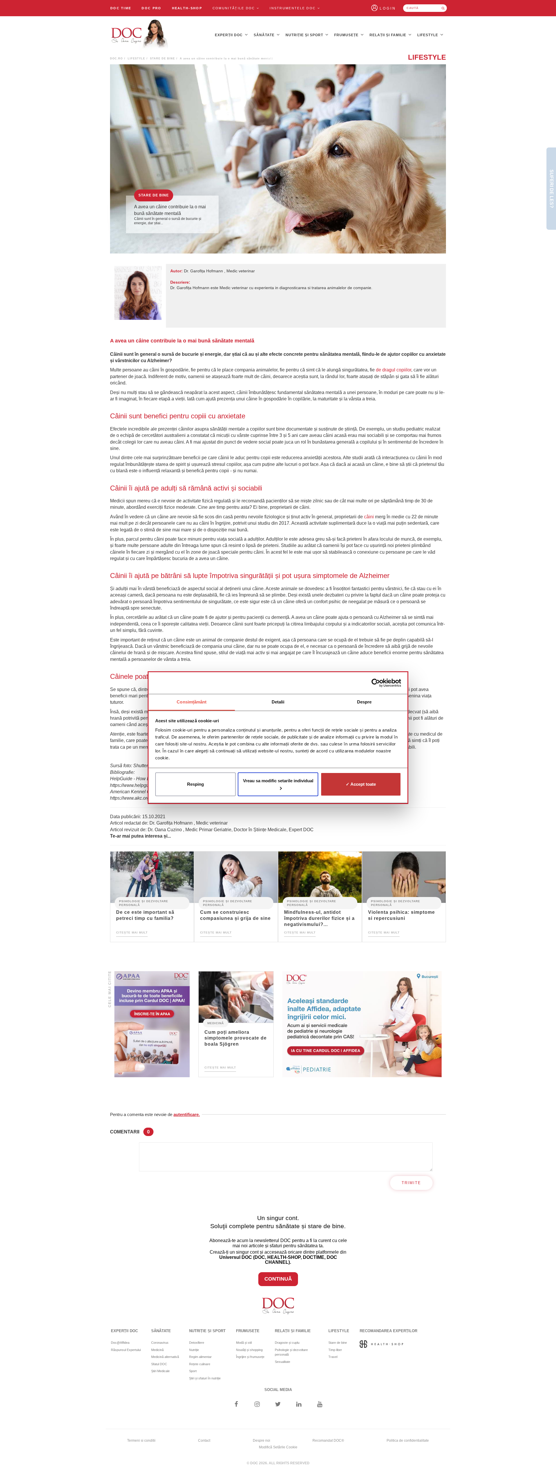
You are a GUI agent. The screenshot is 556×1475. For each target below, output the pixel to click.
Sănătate (265, 35)
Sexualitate (282, 1361)
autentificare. (186, 1114)
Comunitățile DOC (235, 8)
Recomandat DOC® (328, 1440)
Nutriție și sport (305, 35)
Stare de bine (162, 58)
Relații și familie (388, 35)
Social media (278, 1390)
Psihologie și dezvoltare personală (143, 903)
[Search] (443, 8)
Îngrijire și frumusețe (250, 1357)
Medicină (215, 1022)
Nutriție (194, 1350)
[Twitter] (278, 1404)
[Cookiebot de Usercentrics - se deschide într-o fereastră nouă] (375, 683)
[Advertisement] (152, 1024)
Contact (204, 1440)
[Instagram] (257, 1404)
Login (388, 8)
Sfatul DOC (159, 1364)
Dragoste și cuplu (287, 1342)
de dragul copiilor (393, 369)
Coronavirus (160, 1342)
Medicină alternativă (165, 1357)
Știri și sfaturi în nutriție (205, 1378)
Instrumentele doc (293, 8)
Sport (193, 1371)
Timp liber (335, 1350)
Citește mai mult (132, 932)
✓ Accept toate (361, 784)
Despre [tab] (364, 701)
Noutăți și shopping (249, 1350)
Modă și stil (244, 1342)
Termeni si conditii (141, 1440)
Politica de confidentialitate (408, 1440)
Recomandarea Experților (388, 1331)
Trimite (411, 1183)
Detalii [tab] (278, 701)
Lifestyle (428, 35)
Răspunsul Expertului (126, 1350)
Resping (195, 784)
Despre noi (261, 1440)
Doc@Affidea (120, 1342)
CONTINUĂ (278, 1279)
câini (369, 516)
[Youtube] (319, 1404)
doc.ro (116, 58)
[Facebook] (236, 1404)
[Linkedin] (299, 1404)
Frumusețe (347, 35)
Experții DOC (229, 35)
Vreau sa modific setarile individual (278, 780)
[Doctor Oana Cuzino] (140, 35)
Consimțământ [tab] (191, 701)
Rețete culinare (199, 1364)
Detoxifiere (196, 1342)
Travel (332, 1357)
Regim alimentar (200, 1357)
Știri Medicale (160, 1371)
